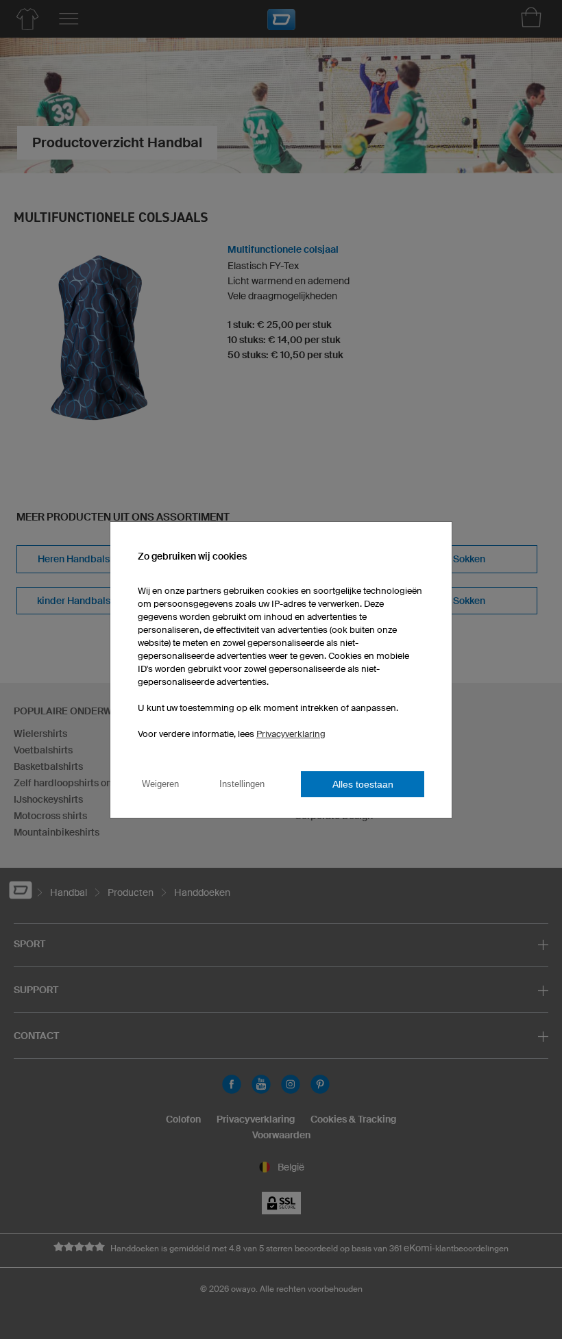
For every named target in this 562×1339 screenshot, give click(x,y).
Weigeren (160, 784)
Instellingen (242, 784)
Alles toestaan (362, 784)
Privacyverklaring (291, 734)
